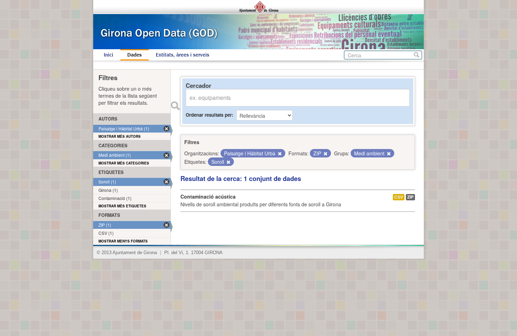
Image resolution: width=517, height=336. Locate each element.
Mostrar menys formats (123, 241)
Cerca (417, 55)
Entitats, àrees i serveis (182, 54)
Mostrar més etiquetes (122, 205)
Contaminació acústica (208, 196)
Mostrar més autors (119, 136)
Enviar (175, 106)
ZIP (410, 197)
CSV (398, 197)
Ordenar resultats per (209, 114)
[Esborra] (279, 153)
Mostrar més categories (123, 163)
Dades (134, 54)
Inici (108, 54)
